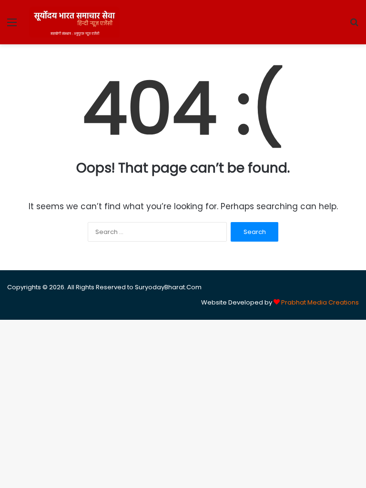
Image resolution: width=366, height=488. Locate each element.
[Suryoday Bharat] (74, 22)
